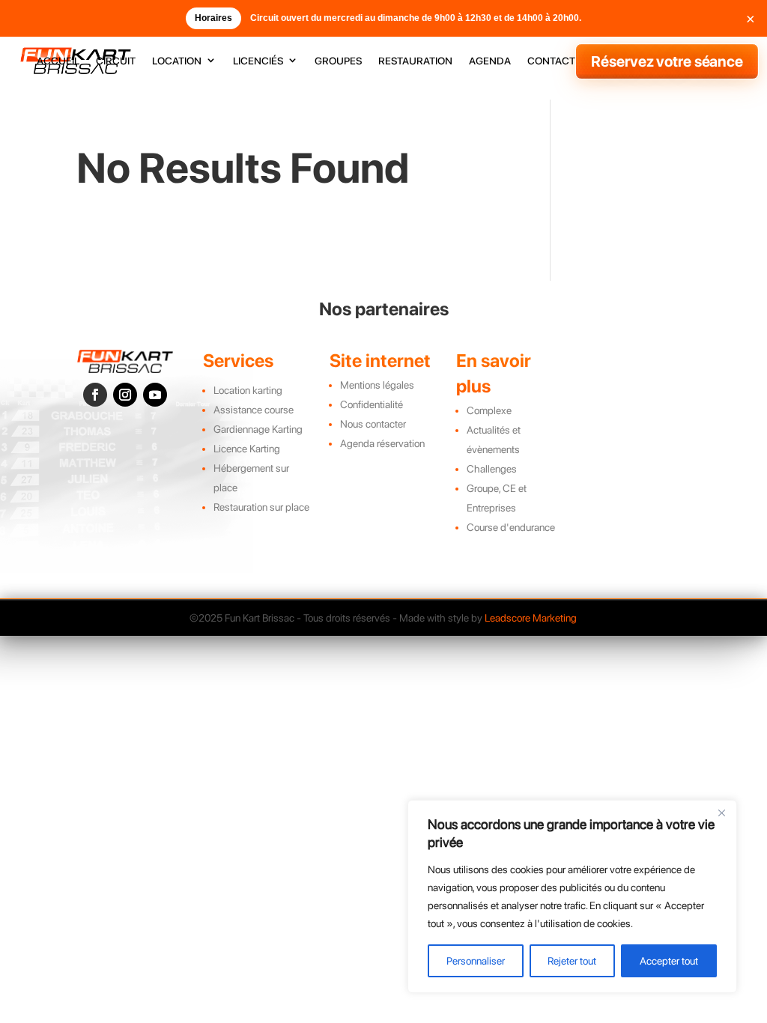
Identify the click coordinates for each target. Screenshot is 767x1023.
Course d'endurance (511, 527)
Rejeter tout (572, 961)
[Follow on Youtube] (155, 395)
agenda (490, 61)
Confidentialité (371, 404)
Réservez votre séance (667, 61)
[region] (572, 896)
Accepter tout (669, 961)
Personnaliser (475, 961)
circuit (116, 61)
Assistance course (253, 410)
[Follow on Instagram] (125, 395)
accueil (58, 61)
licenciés (258, 61)
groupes (338, 61)
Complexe (489, 410)
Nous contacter (373, 424)
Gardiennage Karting (258, 429)
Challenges (492, 469)
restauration (415, 61)
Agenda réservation (382, 443)
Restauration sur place (261, 507)
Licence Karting (246, 449)
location (176, 61)
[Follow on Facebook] (95, 395)
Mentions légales (377, 385)
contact (551, 61)
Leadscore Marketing (531, 618)
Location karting (247, 390)
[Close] (721, 813)
